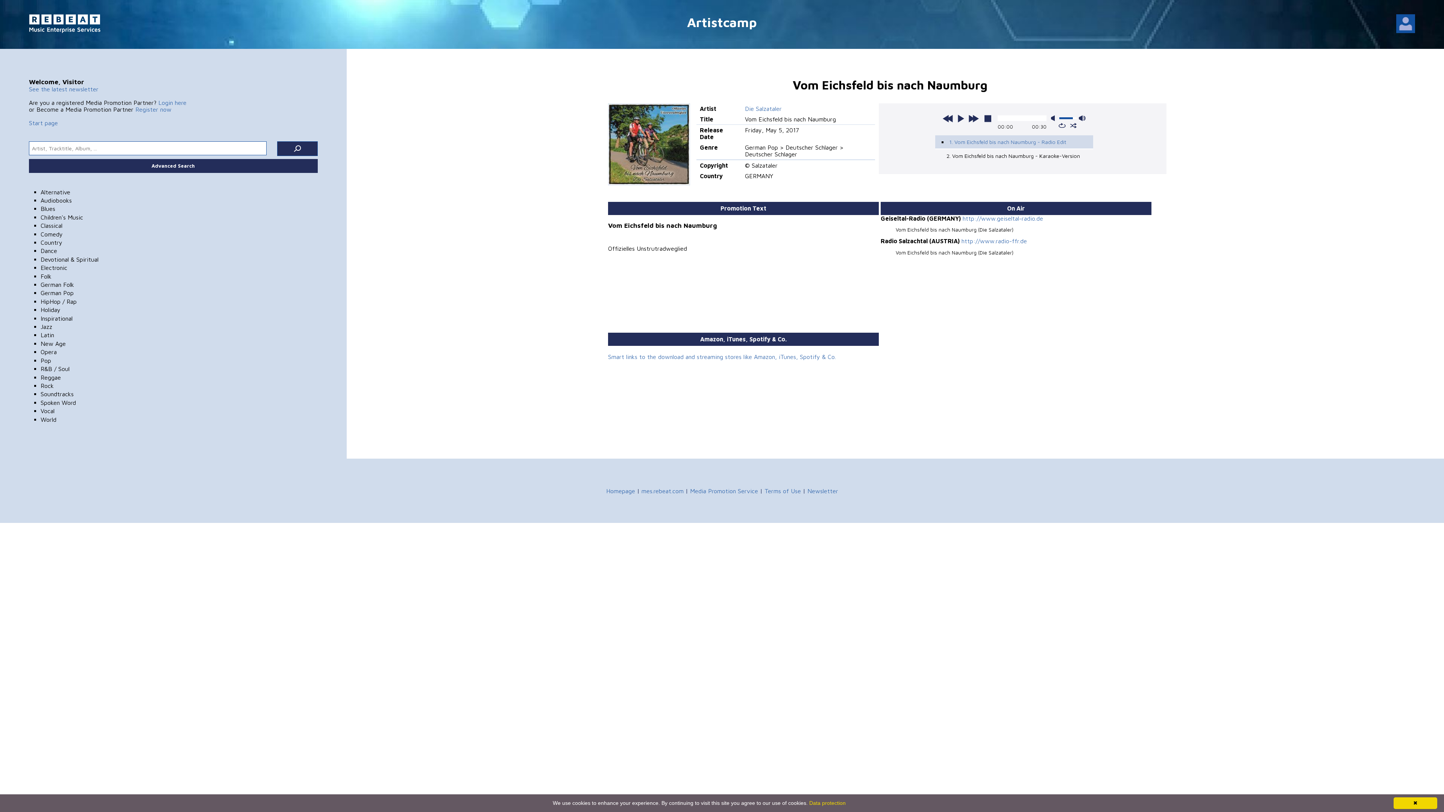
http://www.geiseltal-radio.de (1003, 218)
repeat (1062, 125)
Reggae (51, 377)
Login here (172, 102)
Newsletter (822, 491)
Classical (51, 225)
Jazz (46, 326)
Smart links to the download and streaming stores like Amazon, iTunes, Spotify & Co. (722, 356)
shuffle (1073, 125)
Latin (47, 335)
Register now (153, 109)
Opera (49, 351)
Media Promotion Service (724, 491)
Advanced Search (173, 166)
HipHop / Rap (59, 301)
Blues (48, 208)
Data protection (827, 803)
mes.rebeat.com (663, 491)
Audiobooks (56, 200)
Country (51, 242)
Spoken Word (58, 402)
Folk (46, 276)
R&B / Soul (55, 368)
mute (1054, 118)
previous (948, 118)
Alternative (55, 192)
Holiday (51, 309)
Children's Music (62, 217)
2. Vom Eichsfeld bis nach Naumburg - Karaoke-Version (1013, 156)
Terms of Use (782, 491)
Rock (47, 385)
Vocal (48, 411)
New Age (53, 343)
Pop (46, 360)
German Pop (57, 292)
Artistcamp (722, 22)
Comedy (52, 234)
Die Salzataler (763, 108)
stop (988, 118)
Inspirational (57, 318)
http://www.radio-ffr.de (994, 241)
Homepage (620, 491)
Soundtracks (57, 394)
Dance (49, 250)
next (973, 118)
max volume (1082, 118)
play (960, 118)
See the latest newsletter (64, 89)
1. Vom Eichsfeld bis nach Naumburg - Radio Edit (1007, 142)
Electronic (54, 267)
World (48, 419)
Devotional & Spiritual (70, 259)
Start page (43, 123)
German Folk (57, 284)
